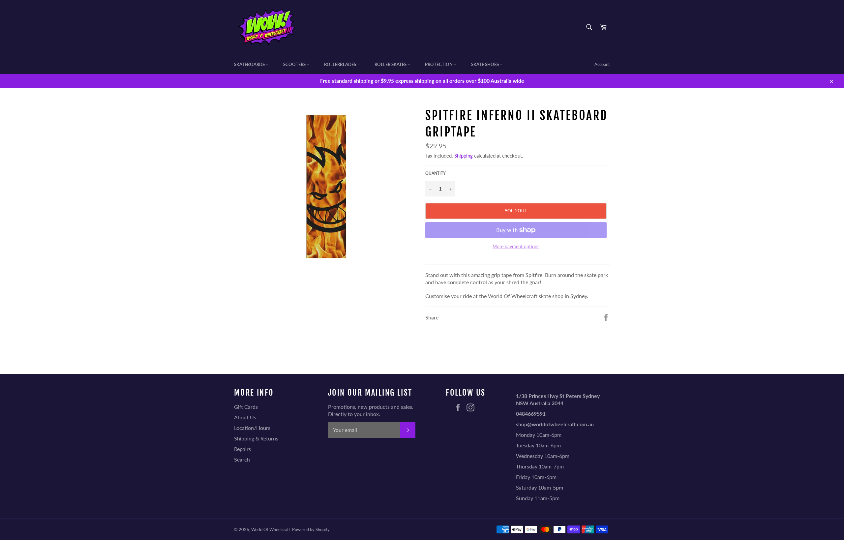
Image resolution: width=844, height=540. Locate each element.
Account (602, 64)
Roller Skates (391, 64)
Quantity (435, 173)
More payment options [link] (516, 246)
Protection (439, 64)
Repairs (242, 449)
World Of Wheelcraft (270, 529)
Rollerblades (340, 64)
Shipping (463, 156)
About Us (245, 417)
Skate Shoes (485, 64)
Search (242, 459)
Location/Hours (252, 428)
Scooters (295, 64)
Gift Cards (246, 407)
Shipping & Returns (256, 438)
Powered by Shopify (311, 529)
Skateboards (250, 64)
